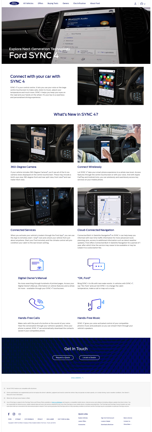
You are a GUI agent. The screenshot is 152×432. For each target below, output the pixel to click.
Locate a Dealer (89, 358)
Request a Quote (63, 358)
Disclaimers (76, 378)
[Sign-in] (135, 4)
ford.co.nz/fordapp (57, 402)
